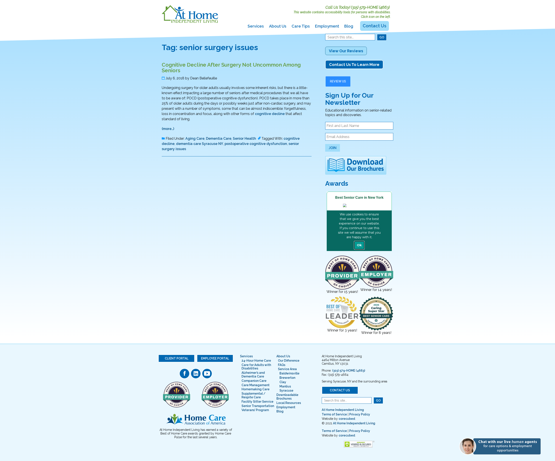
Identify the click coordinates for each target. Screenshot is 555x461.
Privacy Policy (359, 414)
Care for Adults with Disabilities (256, 366)
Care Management (255, 385)
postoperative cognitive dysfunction (256, 144)
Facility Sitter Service (257, 401)
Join (332, 148)
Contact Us (374, 25)
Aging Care (194, 138)
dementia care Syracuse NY (199, 144)
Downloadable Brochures (287, 396)
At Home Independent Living (343, 410)
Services (256, 26)
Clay (282, 382)
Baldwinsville (289, 373)
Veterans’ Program (255, 410)
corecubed (347, 418)
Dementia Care (218, 138)
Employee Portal (215, 358)
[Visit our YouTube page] (207, 373)
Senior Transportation (258, 406)
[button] (502, 446)
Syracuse (286, 390)
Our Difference (288, 360)
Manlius (285, 386)
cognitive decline (270, 114)
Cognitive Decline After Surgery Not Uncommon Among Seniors (231, 68)
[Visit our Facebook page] (184, 373)
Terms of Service (334, 414)
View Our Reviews (346, 51)
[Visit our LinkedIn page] (196, 373)
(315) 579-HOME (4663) (370, 7)
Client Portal (176, 358)
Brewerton (287, 377)
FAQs (281, 365)
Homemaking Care (255, 389)
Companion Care (254, 380)
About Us (277, 26)
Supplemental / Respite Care (253, 395)
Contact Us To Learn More (354, 64)
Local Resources (288, 403)
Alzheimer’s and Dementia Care (253, 374)
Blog (348, 26)
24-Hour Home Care (256, 360)
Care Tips (301, 26)
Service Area (287, 369)
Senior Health (244, 138)
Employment (327, 26)
